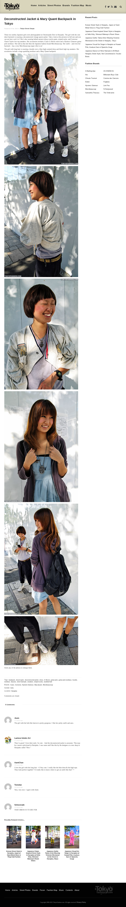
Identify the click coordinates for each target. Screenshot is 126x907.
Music (89, 5)
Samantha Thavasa (92, 93)
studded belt (48, 681)
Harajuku (14, 691)
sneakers (30, 681)
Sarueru (13, 681)
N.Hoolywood (108, 89)
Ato (86, 75)
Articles (42, 5)
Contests (69, 890)
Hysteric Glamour (27, 685)
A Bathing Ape (90, 71)
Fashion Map (77, 5)
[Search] (121, 7)
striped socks (38, 681)
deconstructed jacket (32, 680)
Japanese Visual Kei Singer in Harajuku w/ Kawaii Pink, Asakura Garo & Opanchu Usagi (71, 855)
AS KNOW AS (108, 71)
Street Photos (54, 5)
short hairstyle (21, 681)
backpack (12, 680)
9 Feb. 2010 (14, 28)
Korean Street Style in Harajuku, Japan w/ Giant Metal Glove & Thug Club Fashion (14, 854)
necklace (7, 681)
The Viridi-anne (108, 93)
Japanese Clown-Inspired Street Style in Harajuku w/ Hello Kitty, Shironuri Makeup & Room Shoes (33, 856)
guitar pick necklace (65, 680)
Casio (12, 685)
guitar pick (54, 680)
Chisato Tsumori (91, 78)
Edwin (87, 82)
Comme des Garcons (111, 78)
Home (34, 5)
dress (41, 680)
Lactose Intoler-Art (22, 738)
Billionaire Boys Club (110, 75)
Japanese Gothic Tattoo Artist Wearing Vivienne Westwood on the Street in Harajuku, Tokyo (52, 855)
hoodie (74, 680)
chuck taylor (20, 680)
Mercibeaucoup (48, 685)
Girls (12, 688)
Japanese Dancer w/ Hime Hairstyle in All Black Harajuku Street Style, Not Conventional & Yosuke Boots (103, 54)
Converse (18, 685)
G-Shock (47, 680)
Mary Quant (38, 685)
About (77, 890)
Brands (66, 5)
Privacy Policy (81, 902)
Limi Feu (106, 85)
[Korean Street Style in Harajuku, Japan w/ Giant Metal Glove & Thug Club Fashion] (14, 837)
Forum (42, 890)
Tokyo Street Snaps (27, 28)
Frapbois (106, 82)
